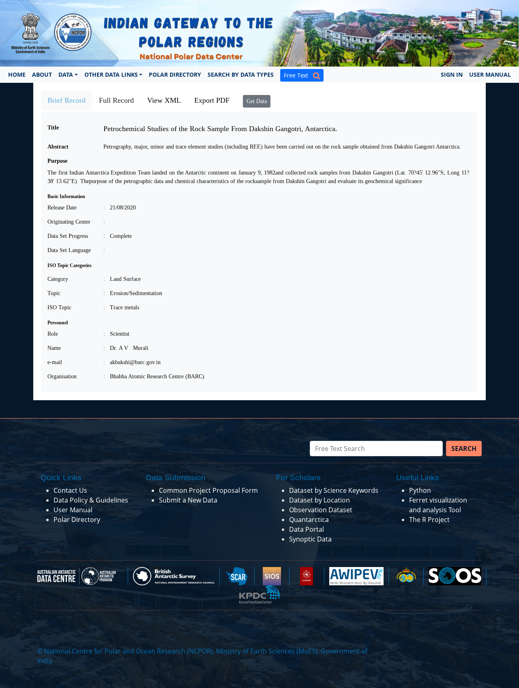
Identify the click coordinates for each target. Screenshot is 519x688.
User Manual (490, 74)
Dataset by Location (319, 500)
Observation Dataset (320, 509)
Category (57, 279)
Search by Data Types (241, 74)
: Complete (117, 236)
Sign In (452, 74)
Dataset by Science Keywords (333, 490)
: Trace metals (121, 307)
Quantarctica (309, 519)
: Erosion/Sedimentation (132, 293)
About (42, 74)
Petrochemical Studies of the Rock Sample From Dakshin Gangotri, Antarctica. (220, 129)
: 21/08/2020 (119, 208)
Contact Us (70, 490)
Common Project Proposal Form (208, 490)
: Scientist (116, 334)
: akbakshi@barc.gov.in (132, 362)
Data (65, 74)
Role (52, 334)
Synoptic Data (310, 539)
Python (420, 490)
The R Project (429, 519)
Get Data (257, 101)
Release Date (62, 208)
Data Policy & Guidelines (91, 500)
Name (54, 348)
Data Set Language (69, 250)
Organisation (62, 376)
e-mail (54, 362)
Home (17, 74)
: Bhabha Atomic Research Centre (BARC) (153, 376)
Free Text (298, 75)
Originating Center (68, 222)
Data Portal (306, 529)
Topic (53, 293)
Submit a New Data (188, 500)
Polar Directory (175, 74)
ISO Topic (59, 307)
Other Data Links (111, 74)
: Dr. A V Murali (125, 348)
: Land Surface (122, 279)
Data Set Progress (67, 236)
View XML (164, 100)
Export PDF (211, 100)
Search (463, 448)
